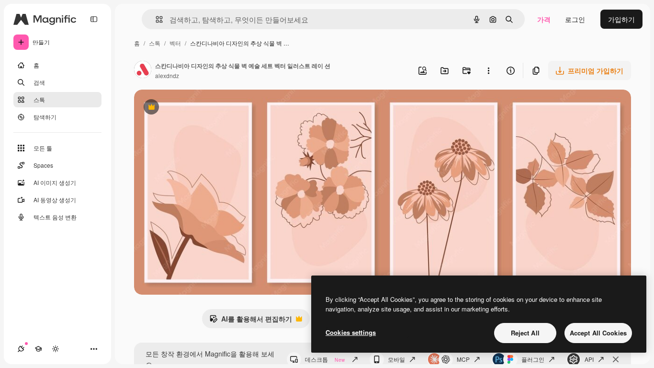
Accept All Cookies (598, 332)
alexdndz (167, 75)
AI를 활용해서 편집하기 (250, 321)
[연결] (21, 348)
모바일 (396, 359)
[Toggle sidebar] (93, 19)
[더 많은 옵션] (488, 70)
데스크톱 (325, 359)
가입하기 (621, 19)
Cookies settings (351, 332)
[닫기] (616, 359)
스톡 (154, 43)
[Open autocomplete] (155, 19)
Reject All (525, 332)
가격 (544, 19)
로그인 (575, 19)
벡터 (175, 43)
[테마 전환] (55, 348)
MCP (463, 359)
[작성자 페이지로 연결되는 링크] (142, 70)
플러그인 (532, 359)
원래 (189, 108)
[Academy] (38, 348)
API (589, 359)
